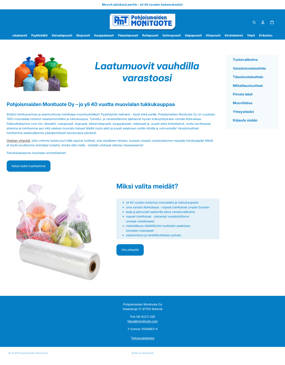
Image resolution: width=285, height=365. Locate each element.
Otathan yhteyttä (18, 140)
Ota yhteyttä (130, 249)
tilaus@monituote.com (142, 321)
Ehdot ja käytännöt (143, 353)
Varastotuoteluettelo (249, 68)
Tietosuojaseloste (142, 338)
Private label (242, 94)
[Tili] (262, 22)
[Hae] (254, 22)
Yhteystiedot (243, 111)
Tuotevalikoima (245, 60)
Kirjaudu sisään (245, 120)
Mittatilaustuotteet (248, 85)
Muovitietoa (242, 103)
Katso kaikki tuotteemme (28, 166)
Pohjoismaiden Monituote (33, 353)
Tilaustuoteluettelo (248, 77)
